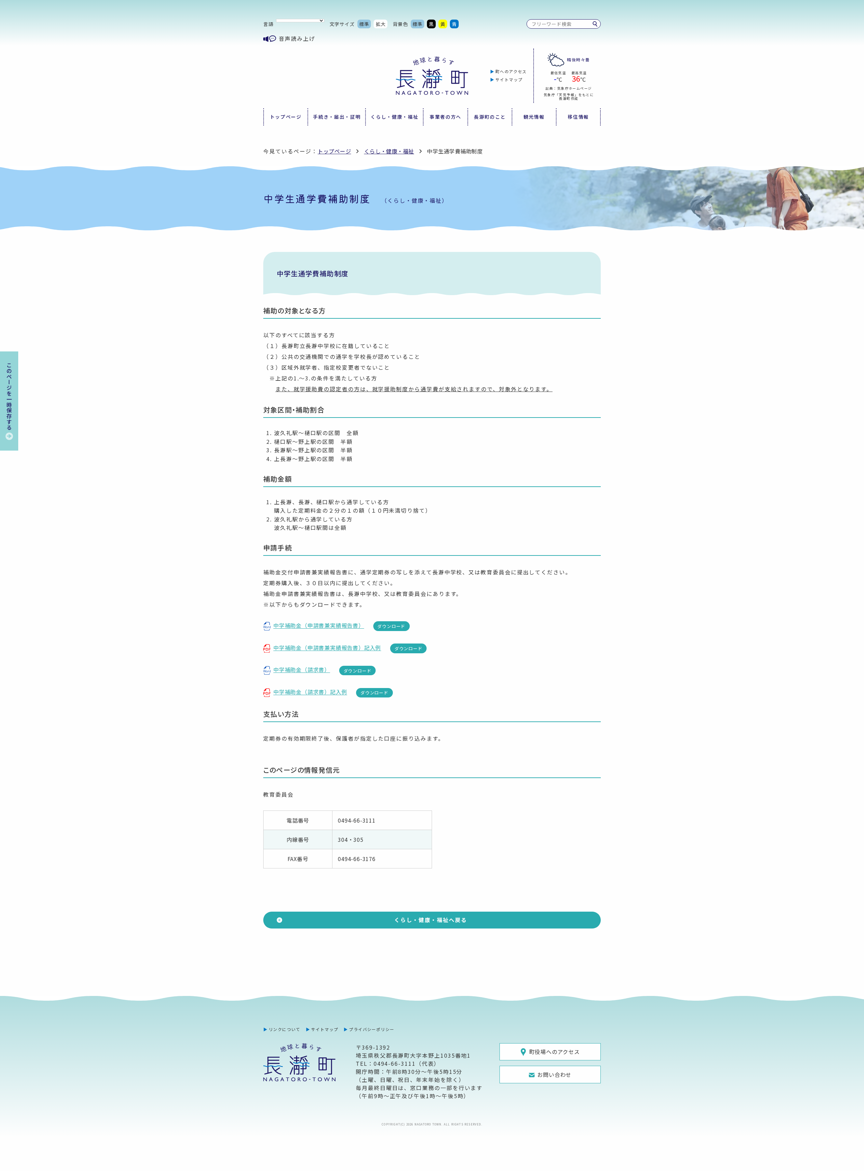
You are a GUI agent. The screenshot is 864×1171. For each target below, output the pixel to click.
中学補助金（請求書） (301, 669)
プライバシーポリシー (371, 1029)
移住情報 (578, 116)
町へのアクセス (511, 71)
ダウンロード (391, 626)
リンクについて (284, 1029)
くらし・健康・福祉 (394, 116)
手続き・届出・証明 (336, 116)
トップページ (286, 116)
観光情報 (534, 116)
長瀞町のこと (490, 116)
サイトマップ (509, 79)
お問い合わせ (554, 1074)
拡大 (381, 24)
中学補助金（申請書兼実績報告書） (318, 625)
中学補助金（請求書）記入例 (310, 692)
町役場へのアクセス (554, 1052)
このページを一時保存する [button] (9, 396)
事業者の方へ (445, 116)
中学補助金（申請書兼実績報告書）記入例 (327, 648)
